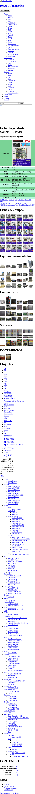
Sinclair (10, 42)
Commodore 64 (12, 579)
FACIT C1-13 (16, 740)
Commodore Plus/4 (14, 583)
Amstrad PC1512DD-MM (16, 495)
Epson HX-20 (12, 600)
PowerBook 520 (17, 533)
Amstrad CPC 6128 (14, 493)
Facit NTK (15, 742)
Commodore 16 (12, 577)
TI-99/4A (11, 693)
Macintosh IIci (16, 528)
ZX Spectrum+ (12, 661)
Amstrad (10, 17)
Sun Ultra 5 (11, 684)
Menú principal (5, 10)
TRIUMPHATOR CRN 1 (20, 756)
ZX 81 (10, 668)
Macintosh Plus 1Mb (18, 525)
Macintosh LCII (16, 530)
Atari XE (10, 572)
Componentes (8, 58)
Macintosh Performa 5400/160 (21, 539)
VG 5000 (6, 452)
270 (17, 772)
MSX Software (7, 428)
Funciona (8, 420)
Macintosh (7, 424)
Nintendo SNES (13, 625)
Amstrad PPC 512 (13, 497)
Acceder (6, 784)
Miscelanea (11, 56)
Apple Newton (16, 509)
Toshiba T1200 (12, 705)
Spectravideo (12, 44)
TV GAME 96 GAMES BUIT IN (18, 718)
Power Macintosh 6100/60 (20, 540)
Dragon (10, 26)
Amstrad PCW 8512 (14, 488)
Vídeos (6, 96)
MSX (9, 33)
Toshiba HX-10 (12, 704)
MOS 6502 (11, 511)
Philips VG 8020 (13, 630)
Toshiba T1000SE (13, 707)
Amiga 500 (11, 584)
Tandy (10, 47)
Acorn (10, 16)
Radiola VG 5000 (13, 633)
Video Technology (13, 54)
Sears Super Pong (13, 558)
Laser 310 (11, 712)
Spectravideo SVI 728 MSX (16, 681)
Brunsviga (11, 735)
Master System (7, 200)
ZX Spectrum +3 (13, 660)
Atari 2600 (7, 408)
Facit (9, 739)
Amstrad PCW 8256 (14, 486)
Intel (9, 553)
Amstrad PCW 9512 (14, 490)
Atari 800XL (12, 565)
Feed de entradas (9, 786)
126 (17, 768)
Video (9, 63)
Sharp (5, 651)
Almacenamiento (13, 66)
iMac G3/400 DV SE (18, 544)
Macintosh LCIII (17, 532)
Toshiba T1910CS (13, 709)
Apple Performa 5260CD (19, 537)
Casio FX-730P (12, 721)
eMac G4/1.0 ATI (17, 547)
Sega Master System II (22, 200)
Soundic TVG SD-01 (14, 591)
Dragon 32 (11, 597)
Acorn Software (7, 392)
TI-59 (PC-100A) (13, 691)
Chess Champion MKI (15, 716)
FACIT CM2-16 (17, 744)
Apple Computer (9, 405)
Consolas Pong (12, 24)
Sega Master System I (14, 639)
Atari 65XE (11, 567)
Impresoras (11, 68)
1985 (5, 378)
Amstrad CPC (10, 398)
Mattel (10, 31)
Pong (5, 431)
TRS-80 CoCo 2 (13, 688)
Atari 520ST (11, 569)
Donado (6, 416)
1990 (1, 200)
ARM (9, 507)
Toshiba (10, 52)
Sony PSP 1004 (12, 677)
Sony (9, 40)
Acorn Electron (12, 481)
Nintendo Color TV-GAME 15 (17, 618)
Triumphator (11, 754)
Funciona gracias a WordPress (9, 793)
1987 (5, 381)
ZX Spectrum (12, 665)
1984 (5, 376)
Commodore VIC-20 (14, 576)
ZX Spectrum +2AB (14, 656)
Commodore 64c (13, 581)
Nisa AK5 (15, 749)
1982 (5, 372)
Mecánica (7, 733)
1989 (5, 385)
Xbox (9, 732)
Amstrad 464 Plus (13, 502)
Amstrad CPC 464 (13, 491)
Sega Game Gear (13, 646)
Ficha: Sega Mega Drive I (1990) (19, 205)
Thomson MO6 (12, 698)
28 (17, 770)
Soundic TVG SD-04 (14, 593)
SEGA (10, 38)
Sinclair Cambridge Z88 (15, 670)
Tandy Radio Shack (10, 686)
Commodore (11, 23)
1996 (5, 388)
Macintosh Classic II (18, 526)
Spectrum (11, 87)
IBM (9, 30)
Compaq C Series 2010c (15, 726)
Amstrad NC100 (13, 504)
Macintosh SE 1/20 (17, 521)
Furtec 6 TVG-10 (13, 588)
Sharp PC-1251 (12, 653)
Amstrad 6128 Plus (14, 500)
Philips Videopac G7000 (15, 635)
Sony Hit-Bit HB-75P (14, 674)
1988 (5, 383)
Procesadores (12, 61)
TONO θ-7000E (13, 730)
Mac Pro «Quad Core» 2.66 (20, 555)
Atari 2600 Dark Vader (15, 562)
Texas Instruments (13, 49)
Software (6, 72)
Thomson (11, 51)
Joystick (10, 70)
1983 (5, 374)
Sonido (10, 65)
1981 (5, 370)
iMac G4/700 (16, 546)
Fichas (6, 14)
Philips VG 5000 (13, 632)
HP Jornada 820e (13, 604)
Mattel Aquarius (13, 614)
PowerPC (11, 535)
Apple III (14, 512)
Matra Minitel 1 (12, 728)
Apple (10, 19)
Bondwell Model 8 (13, 719)
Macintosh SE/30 (17, 523)
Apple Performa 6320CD (19, 542)
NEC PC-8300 (12, 725)
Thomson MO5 (12, 697)
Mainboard (11, 59)
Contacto (6, 100)
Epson (10, 28)
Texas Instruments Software (10, 448)
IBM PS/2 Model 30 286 (15, 609)
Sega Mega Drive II (14, 644)
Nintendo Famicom (14, 619)
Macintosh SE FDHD (18, 519)
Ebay (6, 418)
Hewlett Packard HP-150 (15, 605)
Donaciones (7, 98)
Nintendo (11, 35)
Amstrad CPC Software (14, 401)
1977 (5, 369)
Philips (10, 37)
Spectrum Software (14, 444)
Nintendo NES (12, 621)
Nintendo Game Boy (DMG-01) (18, 623)
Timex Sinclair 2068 (14, 663)
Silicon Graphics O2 (14, 649)
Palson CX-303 (12, 590)
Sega (13, 200)
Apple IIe (15, 514)
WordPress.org (8, 790)
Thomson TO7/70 (13, 700)
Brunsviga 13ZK (17, 737)
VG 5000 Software (8, 454)
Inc (5, 422)
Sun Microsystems (13, 45)
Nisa (9, 747)
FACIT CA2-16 (17, 746)
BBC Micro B (12, 483)
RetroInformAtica (12, 5)
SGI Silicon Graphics (10, 647)
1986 (5, 379)
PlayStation (11, 676)
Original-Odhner (13, 751)
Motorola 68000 (13, 516)
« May (2, 476)
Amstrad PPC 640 (13, 498)
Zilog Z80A (7, 456)
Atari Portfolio (12, 570)
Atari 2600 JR (12, 563)
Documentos (8, 94)
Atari (9, 21)
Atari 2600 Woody (13, 560)
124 (17, 766)
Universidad (7, 450)
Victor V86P (12, 723)
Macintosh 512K (17, 518)
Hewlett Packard (9, 602)
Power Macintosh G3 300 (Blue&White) (20, 550)
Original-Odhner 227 (18, 753)
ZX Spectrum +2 (13, 658)
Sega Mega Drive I (13, 642)
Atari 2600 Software (9, 410)
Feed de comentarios (10, 788)
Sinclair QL (11, 667)
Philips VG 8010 (13, 628)
